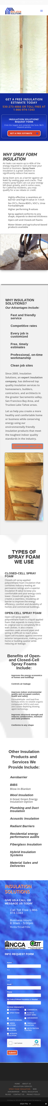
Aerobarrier (18, 777)
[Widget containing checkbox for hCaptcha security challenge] (24, 1043)
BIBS (14, 785)
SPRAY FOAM (14, 1013)
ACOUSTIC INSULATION (12, 1035)
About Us (26, 1084)
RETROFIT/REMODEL (14, 1020)
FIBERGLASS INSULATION (30, 1024)
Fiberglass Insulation (26, 844)
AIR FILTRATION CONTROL (31, 1029)
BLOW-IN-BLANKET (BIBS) (30, 1014)
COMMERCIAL (32, 1010)
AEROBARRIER (32, 1018)
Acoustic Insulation (24, 818)
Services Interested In (15, 1007)
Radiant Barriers (22, 826)
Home (17, 1084)
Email (10, 984)
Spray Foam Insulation (19, 1089)
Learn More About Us (27, 446)
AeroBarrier (13, 1092)
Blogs (8, 1094)
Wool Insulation (21, 795)
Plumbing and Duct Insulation (24, 809)
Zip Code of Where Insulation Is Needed (23, 999)
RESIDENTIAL (14, 1010)
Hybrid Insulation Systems (23, 853)
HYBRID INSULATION (11, 1029)
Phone (9, 992)
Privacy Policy (33, 1094)
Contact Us (19, 1094)
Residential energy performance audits (24, 835)
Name (10, 963)
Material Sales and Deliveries (24, 864)
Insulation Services (22, 1086)
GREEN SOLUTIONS (11, 1024)
